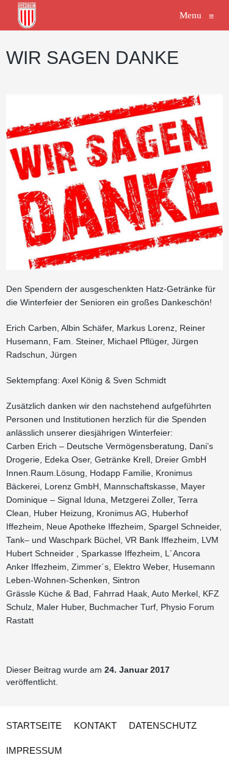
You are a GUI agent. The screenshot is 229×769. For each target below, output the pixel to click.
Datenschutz (163, 725)
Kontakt (95, 725)
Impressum (34, 750)
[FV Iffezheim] (27, 15)
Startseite (34, 725)
